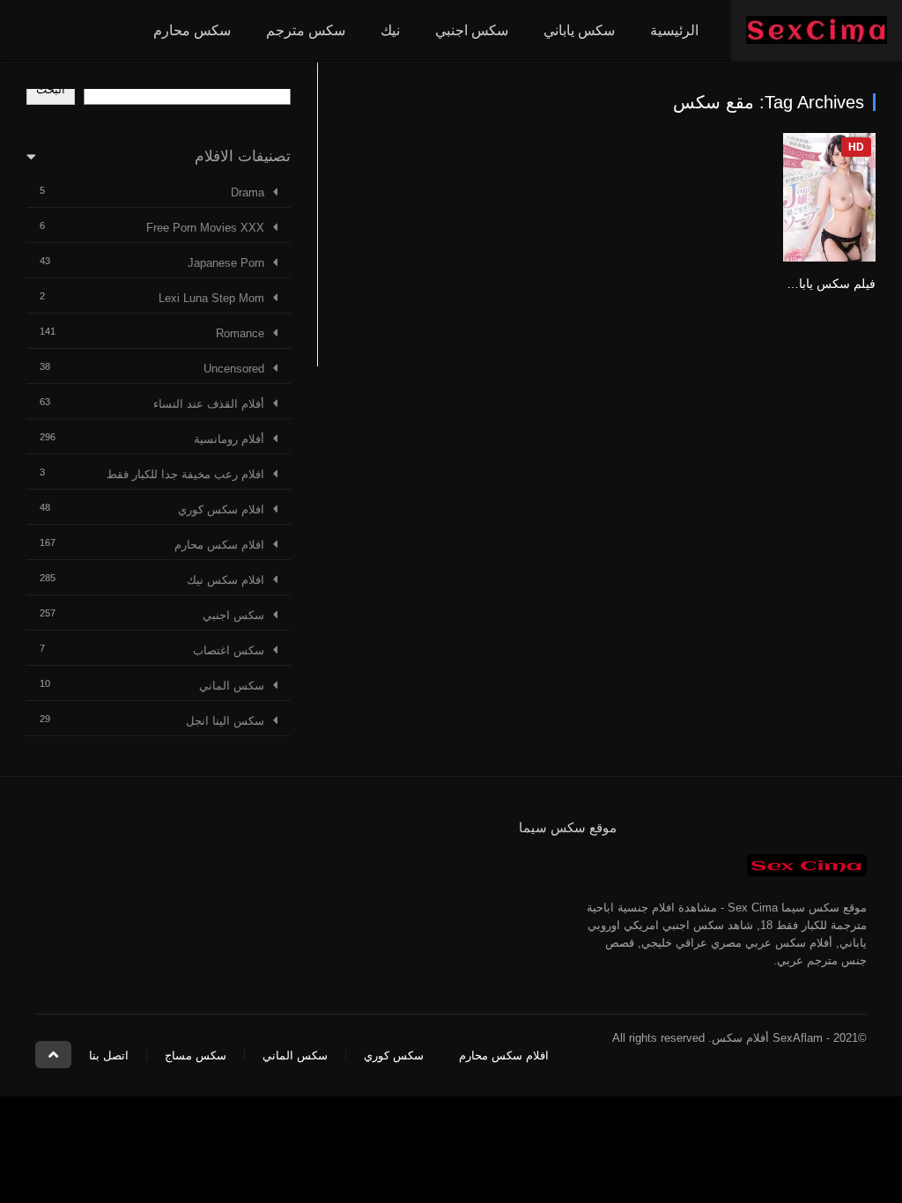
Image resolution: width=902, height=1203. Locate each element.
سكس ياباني (579, 30)
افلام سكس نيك (225, 580)
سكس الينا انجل (225, 720)
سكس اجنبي (471, 30)
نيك (390, 30)
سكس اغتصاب (228, 650)
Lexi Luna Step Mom (211, 298)
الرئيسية (674, 30)
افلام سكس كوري (221, 509)
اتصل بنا (109, 1055)
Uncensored (233, 368)
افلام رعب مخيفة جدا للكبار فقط (185, 474)
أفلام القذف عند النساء (208, 403)
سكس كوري (394, 1055)
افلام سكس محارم (219, 544)
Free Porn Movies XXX (205, 227)
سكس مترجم (305, 30)
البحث (50, 89)
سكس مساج (195, 1055)
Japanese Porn (226, 262)
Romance (240, 333)
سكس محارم (192, 30)
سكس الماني (231, 685)
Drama (247, 192)
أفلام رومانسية (229, 439)
